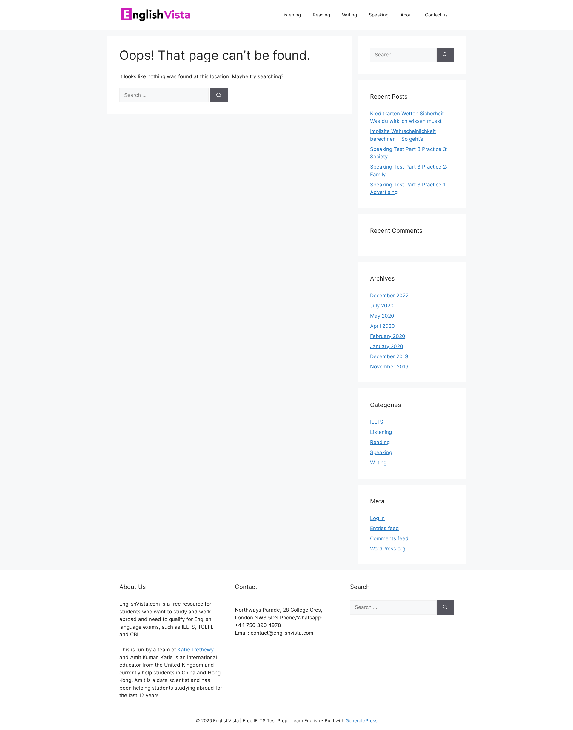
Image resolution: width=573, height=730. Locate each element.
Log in (377, 518)
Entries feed (384, 528)
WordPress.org (387, 549)
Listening (291, 15)
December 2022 (389, 296)
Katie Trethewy (196, 650)
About (407, 15)
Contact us (436, 15)
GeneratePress (362, 720)
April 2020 (382, 326)
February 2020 (387, 336)
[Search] (219, 95)
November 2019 (389, 367)
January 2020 (386, 346)
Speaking (379, 15)
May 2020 (382, 316)
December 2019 (389, 356)
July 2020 (382, 306)
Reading (321, 15)
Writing (349, 15)
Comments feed (389, 538)
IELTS (376, 422)
